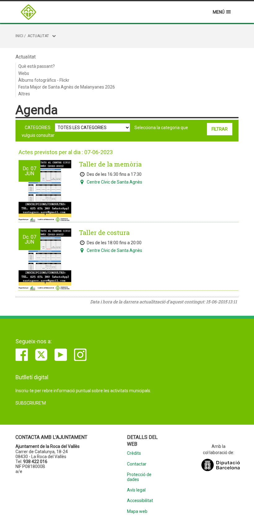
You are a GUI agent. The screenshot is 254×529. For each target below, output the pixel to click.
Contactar (137, 464)
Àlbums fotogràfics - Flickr (43, 80)
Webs (23, 73)
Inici (19, 36)
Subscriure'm (30, 403)
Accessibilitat (140, 500)
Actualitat (38, 36)
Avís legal (136, 490)
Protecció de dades (139, 477)
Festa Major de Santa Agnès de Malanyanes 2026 (66, 87)
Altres (24, 93)
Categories (37, 127)
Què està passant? (36, 66)
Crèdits (134, 453)
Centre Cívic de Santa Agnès (114, 182)
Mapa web (137, 511)
